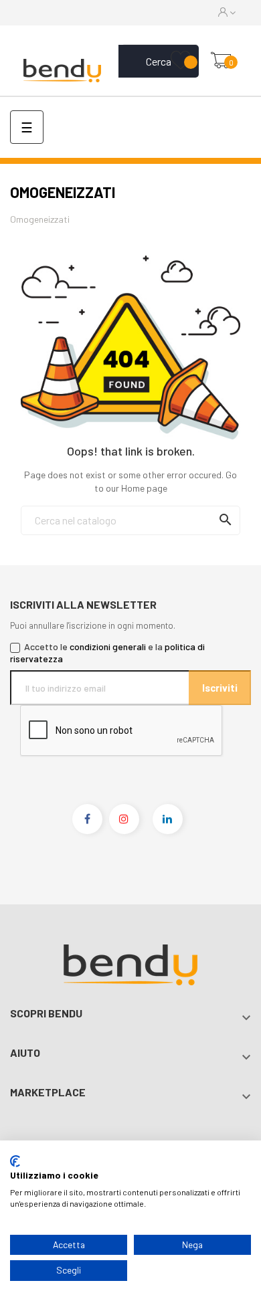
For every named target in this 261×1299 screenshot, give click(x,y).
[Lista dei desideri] (181, 61)
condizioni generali (108, 646)
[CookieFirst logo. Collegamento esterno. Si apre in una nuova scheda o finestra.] (15, 1161)
